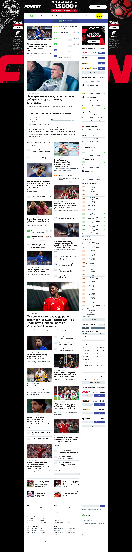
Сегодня (42, 528)
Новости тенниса (58, 528)
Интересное (30, 520)
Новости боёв (57, 520)
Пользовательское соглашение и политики (91, 528)
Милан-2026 (71, 541)
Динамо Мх (87, 350)
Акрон (86, 376)
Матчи (64, 16)
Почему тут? (87, 395)
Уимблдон (70, 530)
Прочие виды (58, 539)
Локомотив (87, 374)
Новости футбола (31, 508)
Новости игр (57, 547)
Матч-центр (30, 510)
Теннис (49, 16)
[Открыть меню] (28, 16)
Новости (56, 541)
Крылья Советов (89, 365)
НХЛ (69, 510)
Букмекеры (80, 16)
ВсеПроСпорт (92, 536)
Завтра (42, 530)
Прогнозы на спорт (32, 526)
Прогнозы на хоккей (32, 530)
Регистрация (99, 395)
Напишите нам (101, 515)
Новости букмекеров (45, 541)
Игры (87, 16)
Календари (29, 512)
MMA (69, 520)
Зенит (86, 342)
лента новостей (44, 134)
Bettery (29, 547)
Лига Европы (43, 512)
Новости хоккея (58, 508)
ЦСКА (86, 344)
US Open (56, 534)
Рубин (86, 356)
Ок (102, 506)
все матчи (102, 77)
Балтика (87, 347)
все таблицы (102, 324)
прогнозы (31, 118)
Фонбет (29, 543)
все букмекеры (101, 387)
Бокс (69, 522)
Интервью (29, 522)
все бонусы (102, 48)
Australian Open (71, 528)
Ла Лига (42, 518)
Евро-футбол (85, 536)
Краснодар (87, 336)
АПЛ (41, 516)
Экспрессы (43, 532)
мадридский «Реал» (65, 120)
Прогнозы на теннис (32, 534)
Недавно (92, 81)
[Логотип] (32, 16)
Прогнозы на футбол (32, 516)
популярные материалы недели (59, 134)
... (102, 18)
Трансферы (29, 514)
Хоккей (43, 16)
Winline (42, 543)
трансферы (56, 120)
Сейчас (85, 81)
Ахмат (86, 362)
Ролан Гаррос (71, 532)
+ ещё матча (85, 143)
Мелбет (42, 545)
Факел (86, 379)
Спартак (87, 339)
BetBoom (29, 545)
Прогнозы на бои (31, 532)
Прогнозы (72, 16)
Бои (53, 16)
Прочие (58, 16)
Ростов (86, 368)
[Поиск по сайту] (105, 16)
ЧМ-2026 (42, 514)
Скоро (98, 81)
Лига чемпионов (44, 510)
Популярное (30, 518)
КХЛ (69, 508)
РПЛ (52, 120)
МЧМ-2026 (70, 514)
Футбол (37, 16)
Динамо (87, 353)
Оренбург (87, 359)
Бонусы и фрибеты (31, 541)
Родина (87, 371)
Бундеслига (43, 522)
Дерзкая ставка (44, 534)
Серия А (42, 520)
